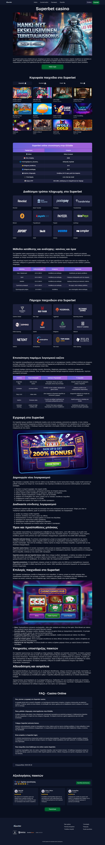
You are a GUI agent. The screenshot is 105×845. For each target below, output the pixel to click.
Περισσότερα (52, 809)
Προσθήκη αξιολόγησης (83, 782)
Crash (61, 83)
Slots (81, 83)
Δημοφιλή (21, 83)
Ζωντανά (41, 83)
